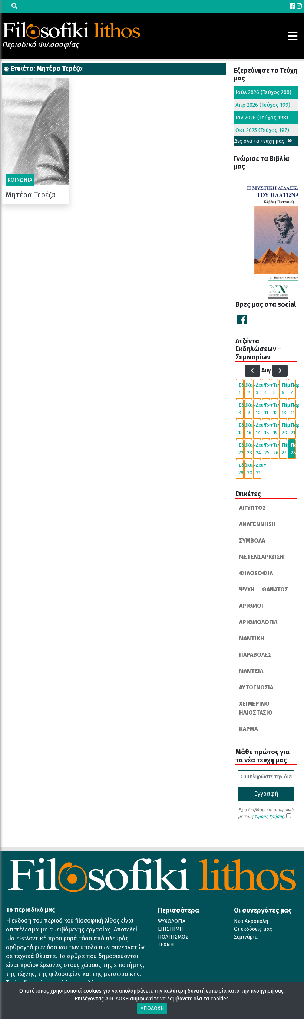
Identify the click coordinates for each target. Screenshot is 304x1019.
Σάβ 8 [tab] (241, 408)
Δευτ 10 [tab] (258, 408)
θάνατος (275, 589)
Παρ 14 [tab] (293, 408)
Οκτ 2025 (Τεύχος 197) (262, 130)
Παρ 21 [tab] (293, 428)
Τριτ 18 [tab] (267, 428)
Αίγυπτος (252, 507)
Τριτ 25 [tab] (267, 448)
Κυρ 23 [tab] (249, 448)
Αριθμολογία (258, 622)
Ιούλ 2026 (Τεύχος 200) (263, 92)
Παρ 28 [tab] (293, 448)
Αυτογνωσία (256, 687)
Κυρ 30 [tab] (249, 468)
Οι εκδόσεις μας (253, 929)
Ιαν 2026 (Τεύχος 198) (261, 117)
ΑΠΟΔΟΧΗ (152, 1008)
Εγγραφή (266, 793)
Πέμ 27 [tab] (284, 448)
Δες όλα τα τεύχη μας (260, 141)
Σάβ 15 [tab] (241, 428)
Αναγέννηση (257, 524)
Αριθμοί (251, 605)
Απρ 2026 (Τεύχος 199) (262, 105)
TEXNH (166, 944)
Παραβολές (255, 654)
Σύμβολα (252, 540)
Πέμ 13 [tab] (284, 408)
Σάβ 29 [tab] (241, 468)
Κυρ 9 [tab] (249, 408)
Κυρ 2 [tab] (249, 388)
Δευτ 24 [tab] (258, 448)
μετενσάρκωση (261, 556)
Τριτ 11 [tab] (267, 408)
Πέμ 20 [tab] (284, 428)
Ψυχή (247, 589)
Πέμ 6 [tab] (284, 388)
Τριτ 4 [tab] (267, 388)
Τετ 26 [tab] (275, 448)
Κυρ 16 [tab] (249, 428)
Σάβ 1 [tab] (241, 388)
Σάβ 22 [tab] (241, 448)
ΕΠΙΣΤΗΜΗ (170, 929)
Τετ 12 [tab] (275, 408)
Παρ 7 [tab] (293, 388)
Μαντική (251, 638)
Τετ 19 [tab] (275, 428)
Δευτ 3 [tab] (258, 388)
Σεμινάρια (246, 937)
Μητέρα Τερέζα (31, 194)
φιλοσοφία (256, 573)
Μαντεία (251, 671)
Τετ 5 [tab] (275, 388)
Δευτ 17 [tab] (258, 428)
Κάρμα (248, 728)
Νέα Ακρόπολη (251, 921)
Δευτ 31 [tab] (258, 468)
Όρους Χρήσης (269, 816)
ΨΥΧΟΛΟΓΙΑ (171, 921)
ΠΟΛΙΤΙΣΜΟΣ (173, 937)
